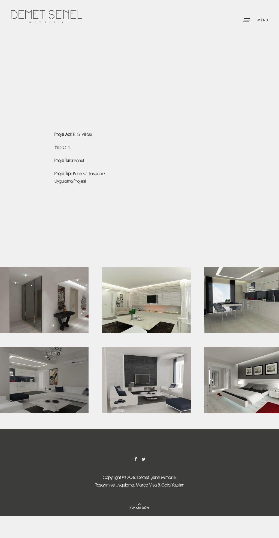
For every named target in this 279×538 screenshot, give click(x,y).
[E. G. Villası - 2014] (44, 270)
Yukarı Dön (139, 508)
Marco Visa (146, 485)
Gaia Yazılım (172, 485)
